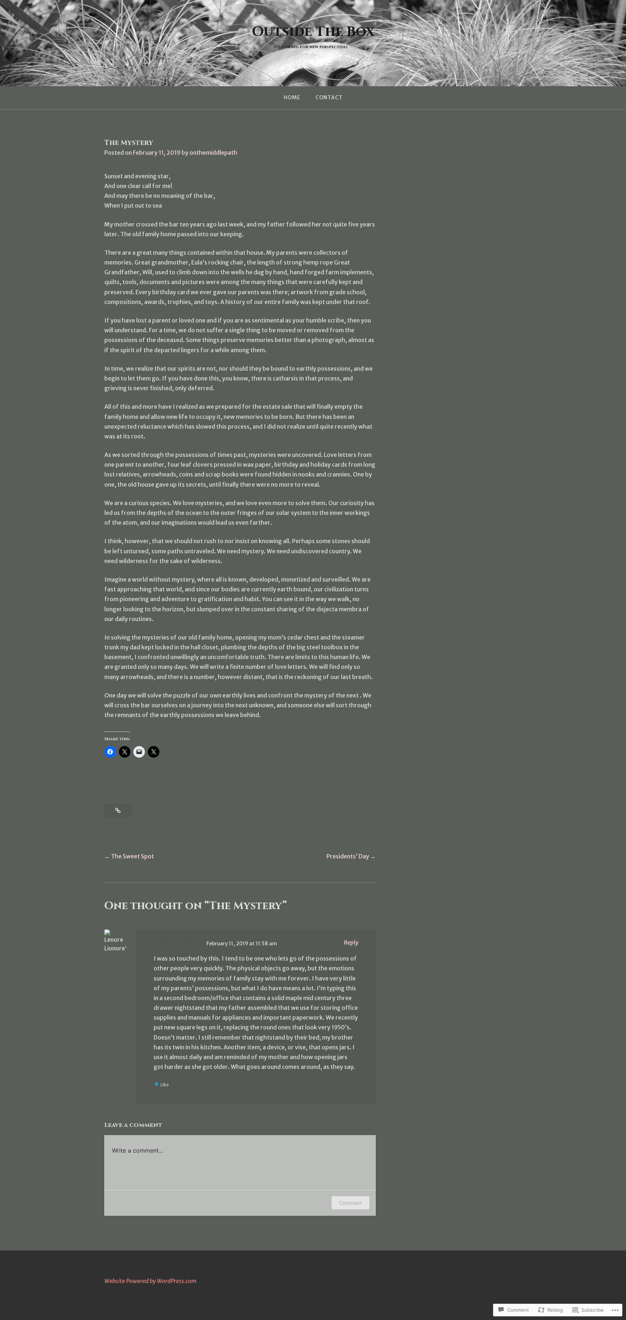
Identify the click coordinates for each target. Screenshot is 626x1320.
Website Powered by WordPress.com (150, 1280)
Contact (329, 97)
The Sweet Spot (132, 856)
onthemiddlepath (213, 152)
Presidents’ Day (347, 856)
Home (292, 97)
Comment (350, 1203)
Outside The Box (313, 31)
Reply (351, 942)
